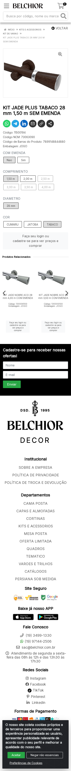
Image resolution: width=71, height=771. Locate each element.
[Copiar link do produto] (41, 123)
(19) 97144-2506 (38, 641)
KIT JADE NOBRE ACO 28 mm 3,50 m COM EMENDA (53, 296)
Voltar (61, 28)
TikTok (38, 690)
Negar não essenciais (45, 755)
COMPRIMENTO (15, 171)
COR (6, 217)
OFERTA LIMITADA (36, 541)
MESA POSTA (35, 534)
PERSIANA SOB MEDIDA (35, 579)
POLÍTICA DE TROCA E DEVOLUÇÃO (36, 482)
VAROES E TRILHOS (35, 564)
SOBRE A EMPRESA (35, 467)
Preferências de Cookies (26, 763)
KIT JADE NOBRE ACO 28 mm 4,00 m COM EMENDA (18, 296)
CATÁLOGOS (36, 571)
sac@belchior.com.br (38, 647)
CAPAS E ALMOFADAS (35, 511)
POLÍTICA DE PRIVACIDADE (35, 475)
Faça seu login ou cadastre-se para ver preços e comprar (35, 241)
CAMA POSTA (35, 503)
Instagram (38, 678)
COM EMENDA (14, 153)
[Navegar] (4, 293)
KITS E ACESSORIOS (35, 526)
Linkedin (38, 702)
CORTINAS (35, 518)
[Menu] (6, 6)
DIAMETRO (11, 198)
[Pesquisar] (63, 16)
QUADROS (36, 549)
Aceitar (16, 755)
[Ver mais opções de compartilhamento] (50, 123)
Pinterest (38, 696)
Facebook (38, 684)
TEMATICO (35, 556)
